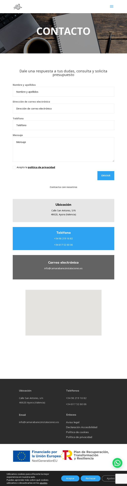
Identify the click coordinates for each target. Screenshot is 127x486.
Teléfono (18, 118)
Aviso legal (72, 422)
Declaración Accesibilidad (81, 427)
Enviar (105, 175)
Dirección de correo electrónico (31, 101)
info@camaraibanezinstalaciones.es (63, 268)
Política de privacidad (79, 437)
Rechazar (91, 478)
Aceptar (70, 478)
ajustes (43, 482)
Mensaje (18, 135)
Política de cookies (77, 432)
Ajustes (111, 478)
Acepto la (36, 167)
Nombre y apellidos (24, 84)
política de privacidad (41, 167)
